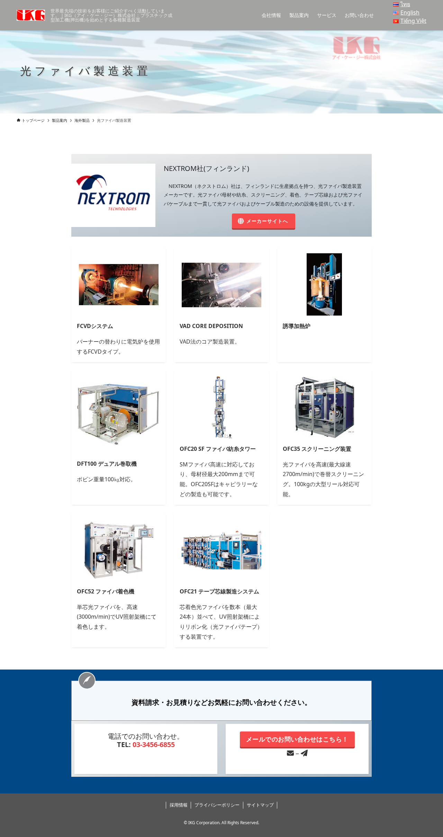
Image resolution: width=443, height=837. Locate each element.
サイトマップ (260, 805)
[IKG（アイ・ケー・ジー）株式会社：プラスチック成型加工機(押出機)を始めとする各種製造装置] (31, 15)
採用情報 (179, 805)
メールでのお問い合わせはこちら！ (297, 739)
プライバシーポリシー (217, 805)
